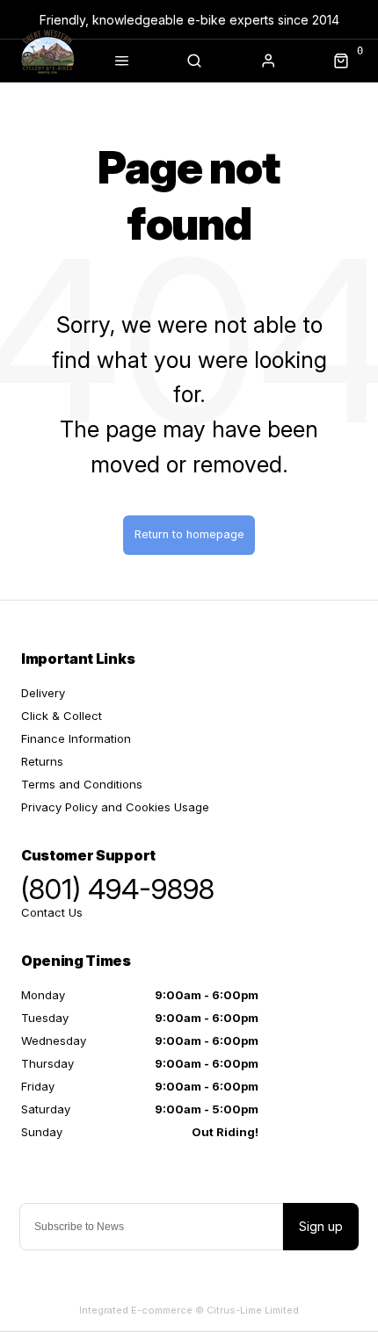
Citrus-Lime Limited (253, 1310)
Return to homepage (189, 534)
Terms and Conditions (81, 784)
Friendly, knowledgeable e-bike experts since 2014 (189, 19)
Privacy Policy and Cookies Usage (115, 807)
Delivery (43, 693)
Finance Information (76, 738)
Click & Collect (61, 716)
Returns (42, 761)
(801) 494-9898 (117, 889)
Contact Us (52, 912)
